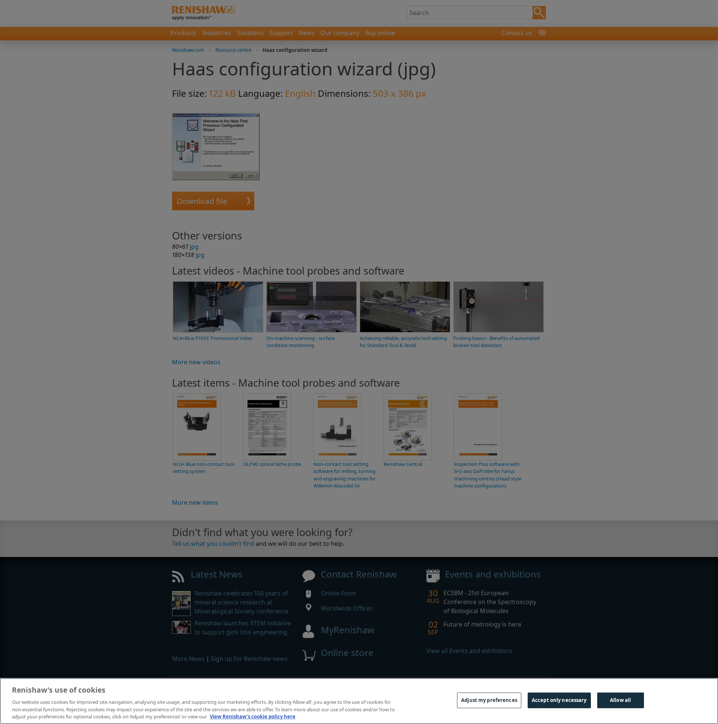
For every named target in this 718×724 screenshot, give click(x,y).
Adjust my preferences (489, 700)
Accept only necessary (559, 700)
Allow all (620, 700)
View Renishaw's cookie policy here (252, 716)
